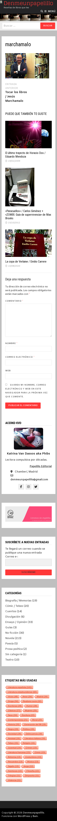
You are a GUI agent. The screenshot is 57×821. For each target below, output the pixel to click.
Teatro (9, 660)
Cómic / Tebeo (14, 606)
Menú (52, 11)
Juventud (14, 748)
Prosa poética (14, 649)
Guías (9, 627)
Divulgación (12, 617)
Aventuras (15, 771)
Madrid (42, 696)
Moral (37, 720)
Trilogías (14, 775)
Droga (13, 701)
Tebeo (13, 743)
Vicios (13, 696)
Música (32, 761)
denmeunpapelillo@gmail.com (29, 479)
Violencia (14, 780)
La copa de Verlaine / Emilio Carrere (25, 261)
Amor (27, 696)
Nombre (11, 343)
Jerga (28, 766)
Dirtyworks (32, 775)
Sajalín (13, 766)
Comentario (14, 301)
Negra (13, 729)
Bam (35, 816)
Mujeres (31, 710)
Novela (9, 638)
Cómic (40, 752)
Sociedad (14, 734)
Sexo (12, 715)
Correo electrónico (19, 357)
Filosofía (33, 771)
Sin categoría (13, 654)
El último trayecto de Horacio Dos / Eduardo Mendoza (25, 154)
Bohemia (14, 757)
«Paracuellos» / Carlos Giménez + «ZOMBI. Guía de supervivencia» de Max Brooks (28, 214)
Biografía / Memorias (18, 600)
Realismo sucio (32, 701)
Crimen (31, 748)
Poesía (9, 643)
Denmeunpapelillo (33, 812)
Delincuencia (34, 734)
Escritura (28, 715)
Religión (29, 743)
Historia (13, 724)
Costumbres (33, 757)
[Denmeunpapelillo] (28, 17)
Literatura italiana (35, 738)
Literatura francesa (19, 752)
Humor (31, 706)
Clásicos (14, 710)
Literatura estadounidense (22, 692)
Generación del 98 (35, 724)
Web (8, 370)
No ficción (11, 633)
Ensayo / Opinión (16, 622)
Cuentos (10, 611)
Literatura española (20, 687)
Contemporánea (17, 720)
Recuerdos (15, 761)
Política (28, 729)
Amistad (14, 738)
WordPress (24, 816)
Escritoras (15, 706)
